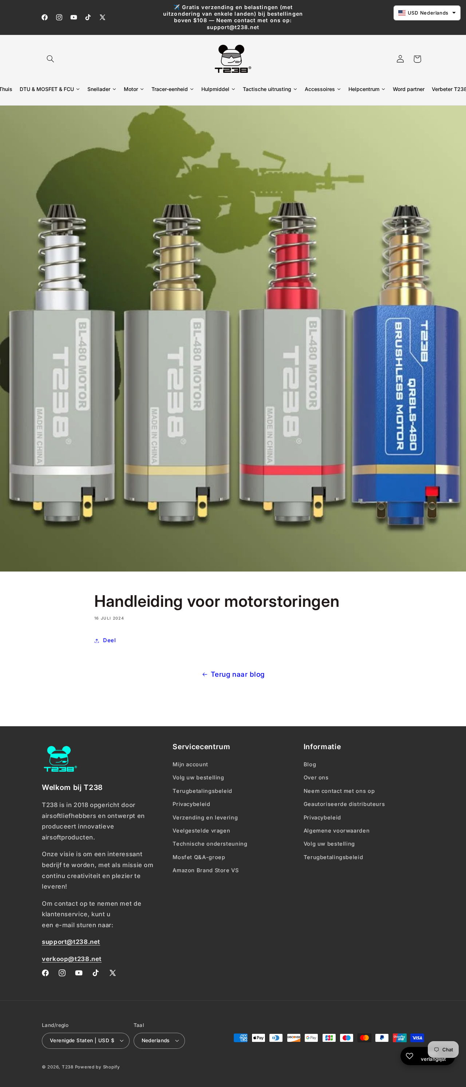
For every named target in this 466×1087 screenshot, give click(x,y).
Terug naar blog (237, 674)
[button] (50, 59)
